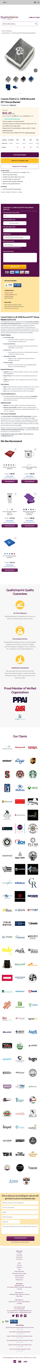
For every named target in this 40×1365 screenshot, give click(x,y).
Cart (37, 2)
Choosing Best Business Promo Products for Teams (20, 1340)
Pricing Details (9, 476)
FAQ (19, 1269)
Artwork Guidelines (19, 1271)
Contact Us (19, 1267)
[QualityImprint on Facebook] (17, 1316)
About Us (19, 1265)
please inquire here (30, 132)
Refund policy (19, 1279)
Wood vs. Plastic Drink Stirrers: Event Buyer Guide (19, 1336)
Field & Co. (14, 192)
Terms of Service (19, 1277)
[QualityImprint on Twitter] (13, 1316)
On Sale (19, 1253)
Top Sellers (19, 1255)
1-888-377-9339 (34, 17)
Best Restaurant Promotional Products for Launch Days (20, 1327)
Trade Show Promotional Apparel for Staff (19, 1349)
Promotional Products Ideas (19, 1273)
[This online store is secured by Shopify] (8, 285)
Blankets (9, 192)
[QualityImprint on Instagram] (25, 1316)
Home (19, 1263)
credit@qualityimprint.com (25, 1310)
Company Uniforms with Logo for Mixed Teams (20, 1344)
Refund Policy (28, 1357)
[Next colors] (36, 83)
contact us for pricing (7, 130)
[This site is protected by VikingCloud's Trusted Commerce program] (17, 285)
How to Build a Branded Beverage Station (19, 1331)
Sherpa (20, 192)
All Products (19, 1259)
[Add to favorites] (15, 449)
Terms (34, 1357)
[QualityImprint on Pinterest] (21, 1316)
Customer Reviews (19, 1275)
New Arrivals (19, 1257)
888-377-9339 (21, 1307)
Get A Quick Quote (9, 481)
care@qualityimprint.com (10, 294)
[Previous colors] (2, 83)
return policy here (13, 308)
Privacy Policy (19, 1357)
